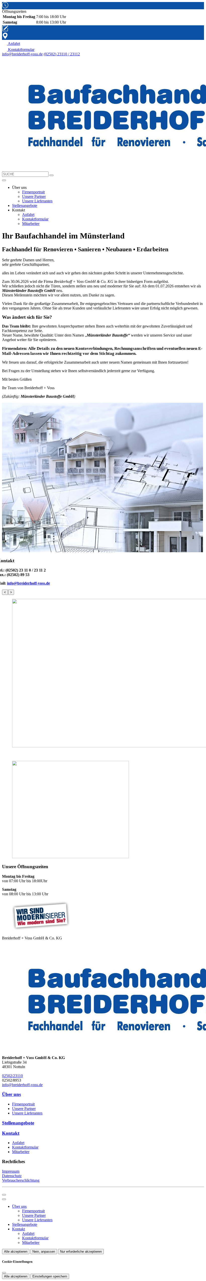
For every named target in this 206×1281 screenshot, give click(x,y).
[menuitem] (11, 43)
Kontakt (18, 1229)
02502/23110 (12, 1076)
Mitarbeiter (30, 223)
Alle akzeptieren (15, 1251)
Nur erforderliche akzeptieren (81, 1251)
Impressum (10, 1171)
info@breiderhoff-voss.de (22, 54)
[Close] (4, 1199)
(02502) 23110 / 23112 (62, 54)
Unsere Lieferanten (37, 201)
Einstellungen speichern (49, 1276)
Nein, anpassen (43, 1251)
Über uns (19, 1206)
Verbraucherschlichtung (20, 1180)
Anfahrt (28, 214)
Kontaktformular (35, 219)
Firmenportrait (33, 192)
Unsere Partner (34, 196)
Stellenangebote (24, 205)
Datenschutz (12, 1176)
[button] (4, 180)
